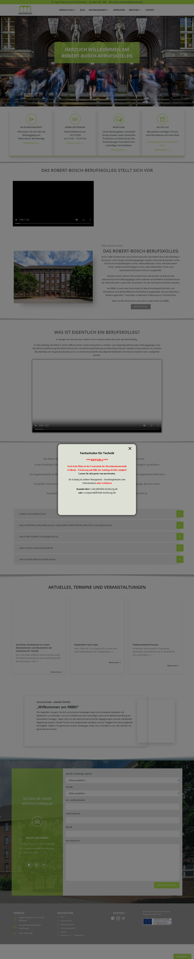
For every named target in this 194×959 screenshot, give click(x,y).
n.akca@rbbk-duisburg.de (104, 488)
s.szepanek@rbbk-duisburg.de (99, 492)
